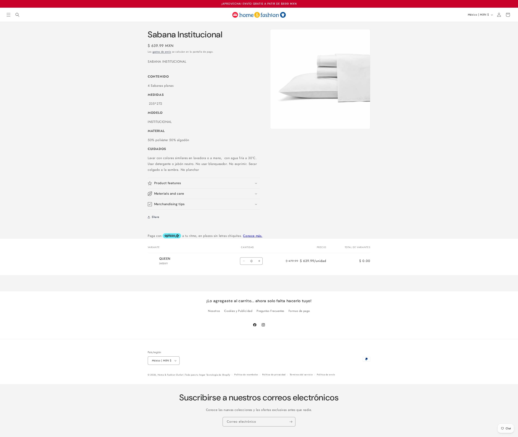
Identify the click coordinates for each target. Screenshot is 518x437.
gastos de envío (162, 52)
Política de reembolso (246, 374)
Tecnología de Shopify (218, 374)
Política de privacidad (274, 374)
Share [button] (155, 217)
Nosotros (214, 311)
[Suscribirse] (290, 421)
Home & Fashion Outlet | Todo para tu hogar (181, 374)
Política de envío (326, 374)
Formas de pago (299, 311)
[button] (8, 14)
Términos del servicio (301, 374)
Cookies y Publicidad (238, 311)
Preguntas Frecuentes (270, 311)
